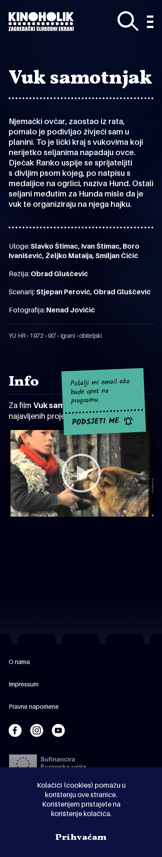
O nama (19, 661)
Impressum (23, 684)
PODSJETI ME (95, 421)
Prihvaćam (81, 838)
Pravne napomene (34, 706)
